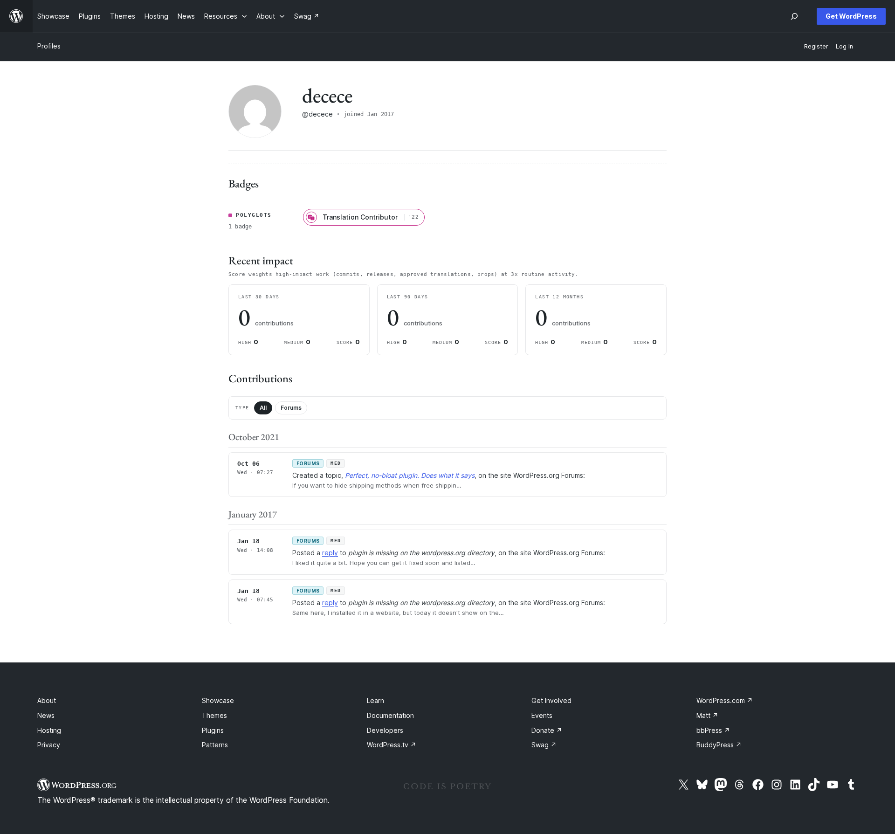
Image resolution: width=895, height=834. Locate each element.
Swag (544, 745)
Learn (375, 700)
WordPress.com (724, 700)
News (46, 715)
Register (816, 46)
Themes (214, 715)
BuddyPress (719, 745)
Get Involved (551, 700)
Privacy (48, 745)
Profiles (49, 46)
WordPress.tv (391, 745)
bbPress (713, 730)
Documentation (390, 715)
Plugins (213, 730)
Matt (707, 715)
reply (330, 553)
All (263, 407)
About (46, 700)
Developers (385, 730)
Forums (291, 407)
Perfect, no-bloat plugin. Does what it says (410, 475)
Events (541, 715)
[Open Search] (794, 16)
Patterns (215, 745)
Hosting (49, 730)
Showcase (218, 700)
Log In (844, 46)
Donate (546, 730)
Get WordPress (851, 16)
